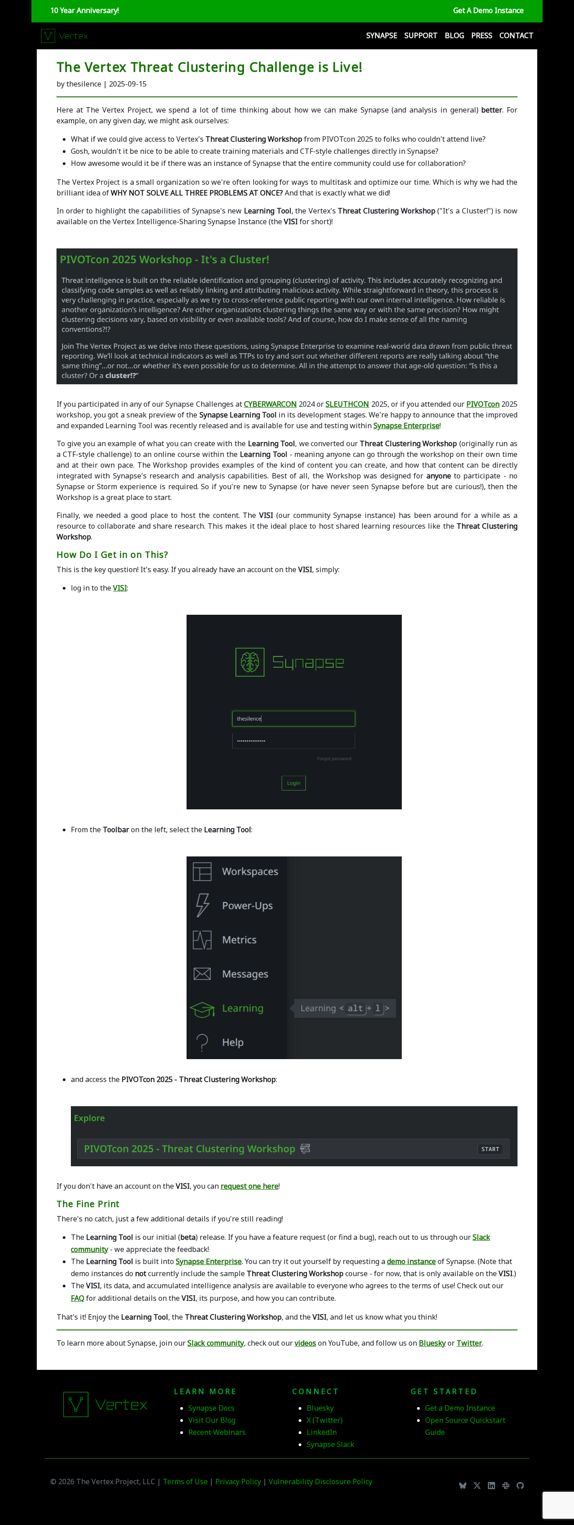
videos (305, 1343)
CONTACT (517, 35)
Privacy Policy (239, 1481)
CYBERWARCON (270, 404)
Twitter (469, 1343)
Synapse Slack (330, 1444)
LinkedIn (322, 1432)
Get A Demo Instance (488, 10)
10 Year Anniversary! (84, 10)
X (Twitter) (325, 1420)
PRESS (481, 35)
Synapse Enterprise (406, 425)
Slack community (215, 1343)
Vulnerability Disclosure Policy (320, 1481)
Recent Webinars (217, 1432)
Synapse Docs (211, 1408)
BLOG (454, 35)
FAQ (77, 1298)
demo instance (411, 1261)
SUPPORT (421, 35)
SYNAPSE (381, 35)
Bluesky (432, 1343)
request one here (249, 1186)
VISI (120, 588)
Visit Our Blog (211, 1420)
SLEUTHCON (347, 404)
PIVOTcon (483, 404)
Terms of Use (185, 1481)
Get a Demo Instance (460, 1408)
